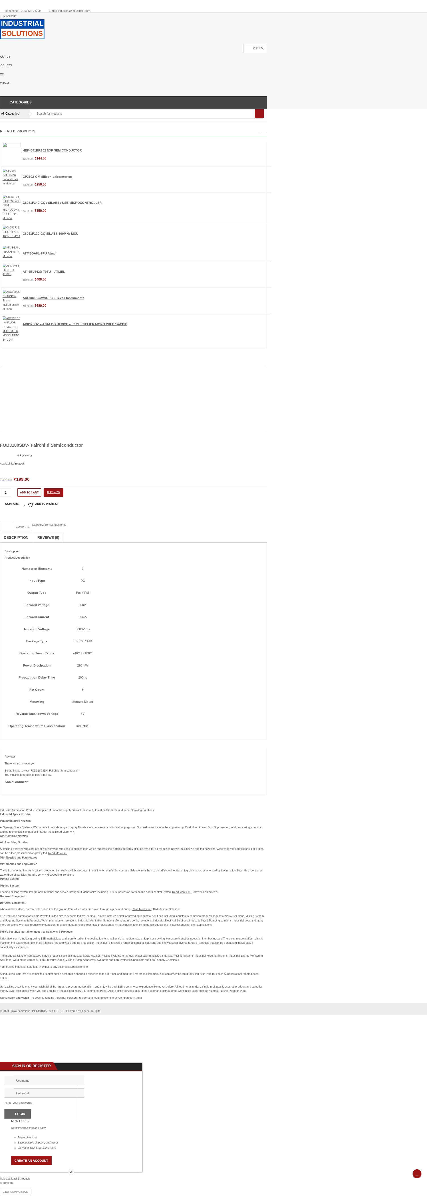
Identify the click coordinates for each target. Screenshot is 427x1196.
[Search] (259, 113)
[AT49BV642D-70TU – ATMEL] (11, 274)
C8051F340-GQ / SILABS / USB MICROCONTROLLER (62, 202)
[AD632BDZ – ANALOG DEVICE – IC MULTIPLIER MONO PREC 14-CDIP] (11, 339)
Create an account (31, 1160)
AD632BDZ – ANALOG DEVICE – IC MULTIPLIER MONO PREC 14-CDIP (75, 324)
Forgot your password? (18, 1102)
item (258, 48)
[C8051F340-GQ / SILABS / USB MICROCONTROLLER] (11, 218)
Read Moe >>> (37, 874)
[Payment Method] (230, 1018)
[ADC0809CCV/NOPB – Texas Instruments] (11, 309)
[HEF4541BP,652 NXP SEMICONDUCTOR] (11, 146)
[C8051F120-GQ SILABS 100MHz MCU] (11, 236)
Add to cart (29, 492)
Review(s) (24, 455)
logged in (26, 774)
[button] (259, 131)
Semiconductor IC (55, 524)
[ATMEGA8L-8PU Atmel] (11, 256)
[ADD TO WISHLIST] (6, 527)
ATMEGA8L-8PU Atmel (39, 253)
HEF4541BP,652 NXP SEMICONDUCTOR (52, 150)
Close (422, 3)
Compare (12, 503)
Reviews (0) (48, 537)
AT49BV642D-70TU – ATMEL (44, 271)
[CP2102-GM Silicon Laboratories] (11, 183)
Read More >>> (64, 831)
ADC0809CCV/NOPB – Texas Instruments (53, 298)
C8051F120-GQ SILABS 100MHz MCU (50, 233)
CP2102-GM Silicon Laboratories (47, 176)
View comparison (15, 1191)
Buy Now (53, 492)
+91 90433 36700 (30, 10)
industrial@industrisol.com (74, 10)
